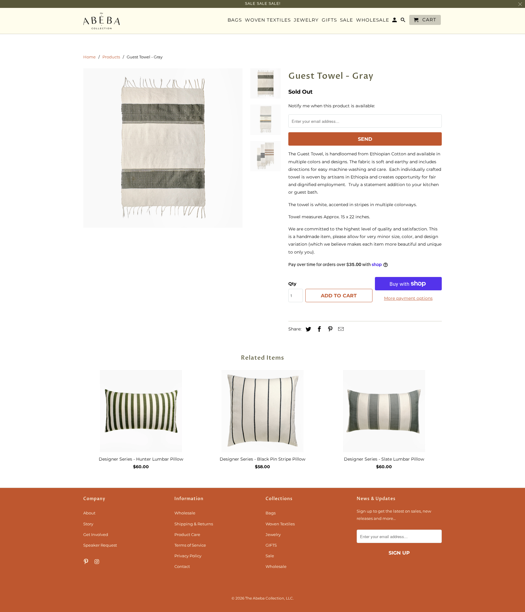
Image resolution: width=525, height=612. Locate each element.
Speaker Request (100, 545)
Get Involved (95, 534)
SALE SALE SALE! (262, 4)
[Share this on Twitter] (307, 329)
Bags (271, 512)
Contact (182, 566)
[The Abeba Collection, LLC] (101, 20)
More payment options (408, 298)
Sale (270, 555)
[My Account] (395, 21)
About (89, 512)
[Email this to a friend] (340, 329)
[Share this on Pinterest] (329, 329)
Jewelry (273, 534)
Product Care (187, 534)
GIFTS (271, 545)
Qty (292, 283)
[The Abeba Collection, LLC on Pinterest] (86, 561)
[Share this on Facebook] (318, 329)
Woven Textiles (280, 523)
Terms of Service (190, 545)
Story (88, 523)
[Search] (403, 21)
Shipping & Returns (193, 523)
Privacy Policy (187, 555)
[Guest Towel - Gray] (162, 148)
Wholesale (184, 512)
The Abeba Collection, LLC (269, 598)
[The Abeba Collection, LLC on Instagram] (97, 561)
